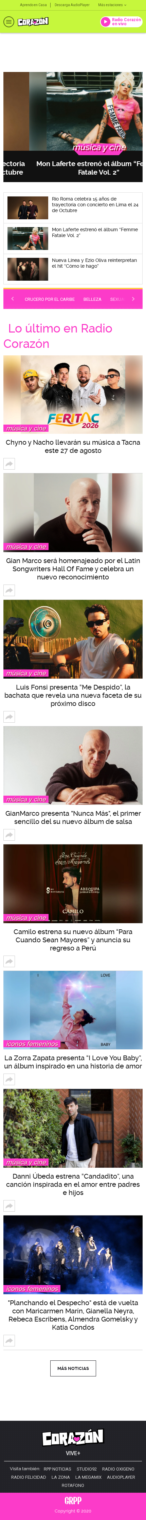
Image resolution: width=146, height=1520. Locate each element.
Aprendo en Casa (33, 5)
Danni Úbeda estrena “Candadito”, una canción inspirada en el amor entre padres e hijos (73, 1184)
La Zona (61, 1477)
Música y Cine (26, 428)
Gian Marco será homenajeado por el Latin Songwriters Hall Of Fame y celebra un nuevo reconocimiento (73, 569)
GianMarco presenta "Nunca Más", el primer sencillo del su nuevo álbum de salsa (73, 817)
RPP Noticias (57, 1469)
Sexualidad (123, 299)
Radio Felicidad (28, 1477)
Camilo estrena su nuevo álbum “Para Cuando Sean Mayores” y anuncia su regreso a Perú (73, 940)
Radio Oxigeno (118, 1469)
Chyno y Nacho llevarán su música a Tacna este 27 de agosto (73, 446)
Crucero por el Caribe (50, 299)
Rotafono (73, 1485)
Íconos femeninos (32, 1043)
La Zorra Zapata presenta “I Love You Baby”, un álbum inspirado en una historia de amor (73, 1062)
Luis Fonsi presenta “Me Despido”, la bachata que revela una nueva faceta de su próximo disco (73, 695)
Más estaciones (110, 5)
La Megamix (88, 1477)
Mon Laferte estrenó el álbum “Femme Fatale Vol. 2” (73, 168)
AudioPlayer (121, 1477)
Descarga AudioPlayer (72, 5)
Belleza (93, 299)
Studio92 (87, 1469)
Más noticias (73, 1368)
